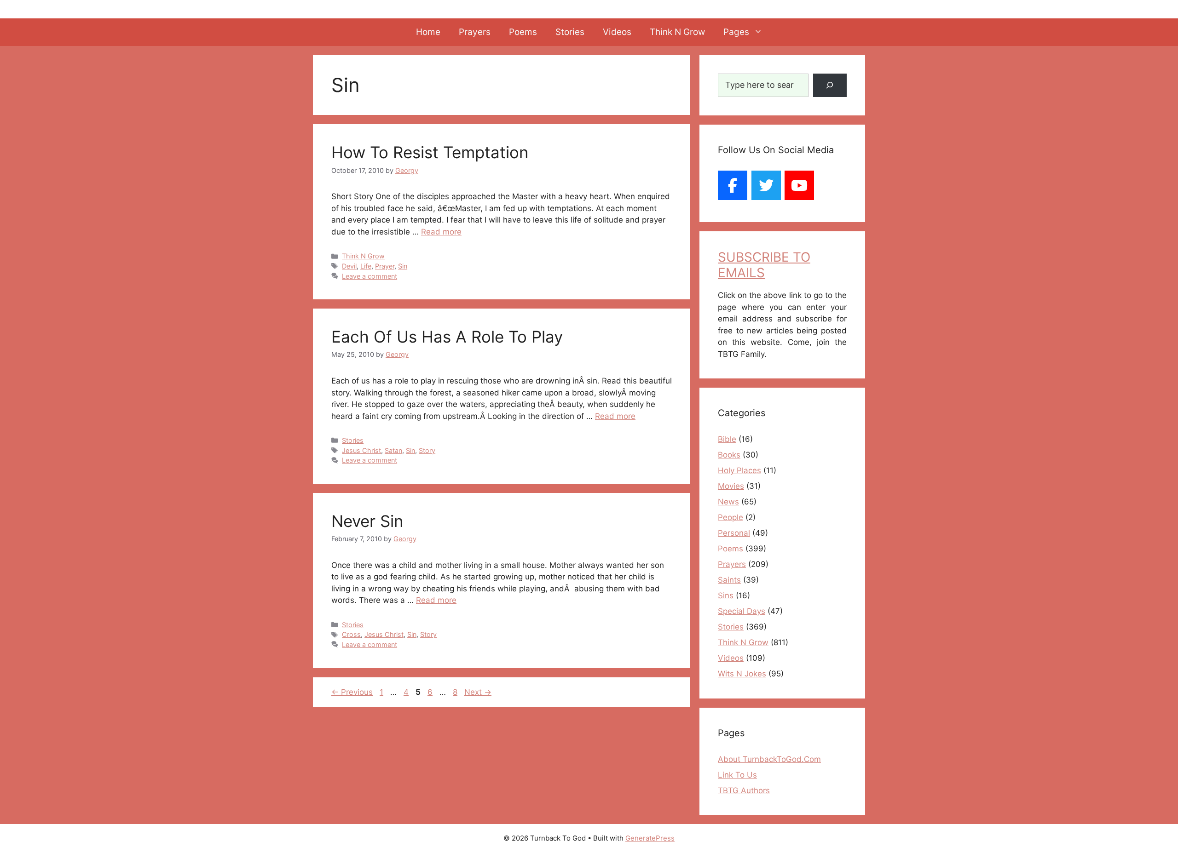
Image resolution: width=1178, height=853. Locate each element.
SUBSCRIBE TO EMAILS (764, 265)
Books (729, 454)
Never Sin (367, 521)
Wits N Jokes (742, 673)
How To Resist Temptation (429, 152)
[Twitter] (766, 185)
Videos (617, 32)
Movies (731, 486)
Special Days (741, 611)
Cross (351, 634)
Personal (734, 533)
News (728, 501)
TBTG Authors (744, 790)
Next (477, 692)
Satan (393, 450)
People (730, 517)
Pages (736, 32)
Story (427, 450)
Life (365, 266)
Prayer (384, 266)
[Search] (830, 85)
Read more (441, 231)
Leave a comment (369, 276)
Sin (402, 266)
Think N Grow (677, 32)
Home (428, 32)
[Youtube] (799, 185)
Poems (523, 32)
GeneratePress (650, 838)
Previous (352, 692)
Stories (569, 32)
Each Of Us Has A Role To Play (447, 336)
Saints (729, 579)
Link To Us (737, 774)
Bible (727, 439)
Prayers (475, 32)
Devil (349, 266)
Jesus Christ (361, 450)
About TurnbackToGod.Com (769, 759)
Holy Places (739, 470)
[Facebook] (732, 185)
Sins (725, 595)
